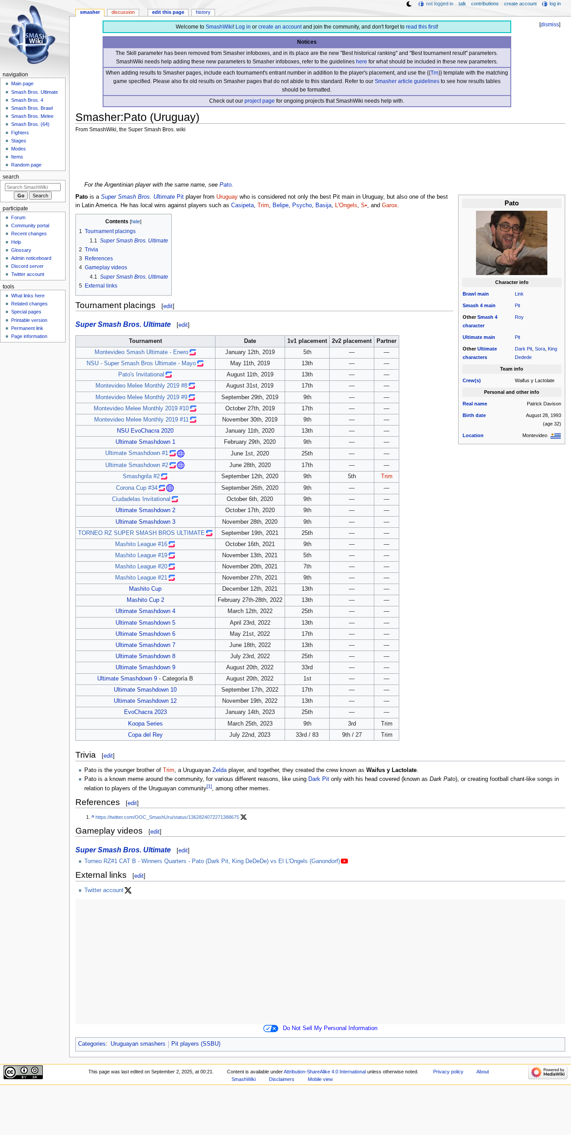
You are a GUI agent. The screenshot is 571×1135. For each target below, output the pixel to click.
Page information (29, 336)
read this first (421, 27)
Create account (520, 3)
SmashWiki (219, 27)
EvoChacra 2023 (145, 712)
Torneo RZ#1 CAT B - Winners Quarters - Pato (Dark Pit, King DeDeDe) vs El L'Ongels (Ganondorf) (212, 861)
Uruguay (227, 197)
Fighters (20, 132)
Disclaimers (281, 1079)
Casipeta (242, 205)
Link (519, 293)
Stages (18, 140)
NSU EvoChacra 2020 (145, 431)
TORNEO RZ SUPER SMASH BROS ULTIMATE (141, 533)
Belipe (281, 205)
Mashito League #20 (141, 566)
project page (259, 101)
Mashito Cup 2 (145, 600)
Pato (225, 185)
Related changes (29, 303)
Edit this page (168, 12)
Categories (92, 1044)
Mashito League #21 (141, 578)
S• (364, 205)
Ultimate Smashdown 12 (145, 701)
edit (168, 306)
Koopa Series (145, 724)
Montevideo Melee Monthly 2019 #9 (141, 397)
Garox (389, 205)
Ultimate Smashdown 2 (145, 510)
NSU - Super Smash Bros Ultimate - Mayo (141, 363)
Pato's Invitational (141, 374)
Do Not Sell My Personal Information (330, 1028)
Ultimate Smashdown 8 (145, 656)
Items (17, 156)
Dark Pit (523, 348)
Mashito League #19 (141, 555)
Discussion (123, 12)
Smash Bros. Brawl (32, 108)
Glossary (21, 250)
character (473, 325)
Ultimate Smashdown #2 (136, 465)
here (361, 61)
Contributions (485, 3)
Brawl (469, 293)
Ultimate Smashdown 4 (145, 611)
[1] (209, 786)
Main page (22, 83)
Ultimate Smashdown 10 (145, 690)
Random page (26, 164)
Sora (540, 348)
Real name (475, 403)
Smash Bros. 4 (27, 100)
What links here (28, 295)
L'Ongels (346, 205)
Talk (462, 3)
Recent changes (29, 233)
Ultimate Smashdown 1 (145, 442)
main (483, 293)
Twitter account (104, 890)
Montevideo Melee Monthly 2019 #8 (141, 386)
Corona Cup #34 (136, 488)
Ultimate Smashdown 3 (145, 522)
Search (11, 176)
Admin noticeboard (31, 258)
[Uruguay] (555, 435)
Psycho (302, 205)
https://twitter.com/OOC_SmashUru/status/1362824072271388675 (167, 817)
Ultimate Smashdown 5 (145, 623)
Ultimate (472, 337)
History (203, 12)
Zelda (219, 770)
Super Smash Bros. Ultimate (138, 197)
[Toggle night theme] (409, 4)
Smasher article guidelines (407, 81)
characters (475, 357)
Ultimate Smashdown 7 (145, 645)
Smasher (90, 12)
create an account (280, 27)
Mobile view (320, 1079)
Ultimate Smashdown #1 (136, 453)
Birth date (474, 415)
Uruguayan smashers (138, 1044)
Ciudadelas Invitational (141, 499)
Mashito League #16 (141, 544)
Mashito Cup (145, 589)
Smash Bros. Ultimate (34, 92)
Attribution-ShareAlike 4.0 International (325, 1071)
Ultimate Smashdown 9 (145, 667)
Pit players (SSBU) (195, 1044)
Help (16, 242)
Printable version (29, 320)
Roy (519, 317)
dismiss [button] (550, 24)
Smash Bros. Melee (32, 116)
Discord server (27, 266)
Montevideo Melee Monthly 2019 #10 (141, 408)
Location (473, 435)
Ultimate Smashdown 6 (145, 634)
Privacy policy (448, 1071)
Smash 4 (473, 305)
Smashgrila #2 (141, 476)
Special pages (26, 311)
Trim (263, 205)
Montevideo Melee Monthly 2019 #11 (141, 420)
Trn (434, 73)
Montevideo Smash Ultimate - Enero (141, 352)
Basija (323, 205)
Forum (18, 217)
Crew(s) (472, 380)
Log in (243, 27)
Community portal (30, 225)
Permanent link (27, 328)
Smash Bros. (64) (30, 124)
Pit (517, 305)
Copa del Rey (145, 735)
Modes (18, 148)
